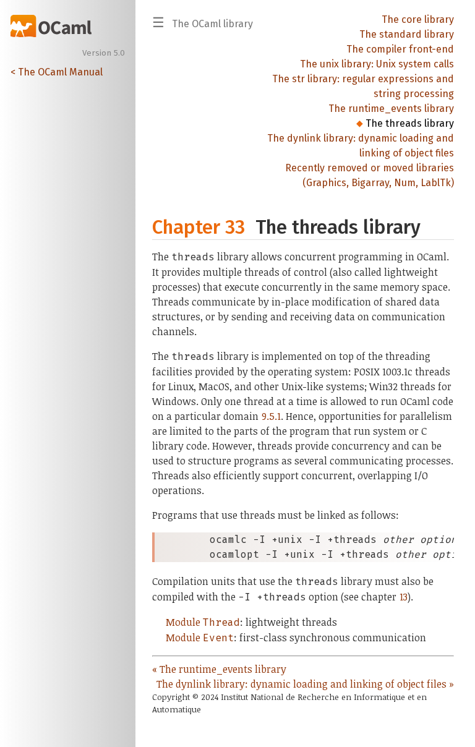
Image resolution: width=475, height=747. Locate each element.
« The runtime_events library (219, 669)
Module (203, 622)
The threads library (410, 123)
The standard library (406, 34)
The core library (418, 19)
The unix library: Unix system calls (377, 64)
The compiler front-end (400, 49)
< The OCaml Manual (57, 72)
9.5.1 (271, 416)
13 (404, 597)
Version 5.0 (103, 53)
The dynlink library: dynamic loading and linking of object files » (305, 684)
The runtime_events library (391, 108)
